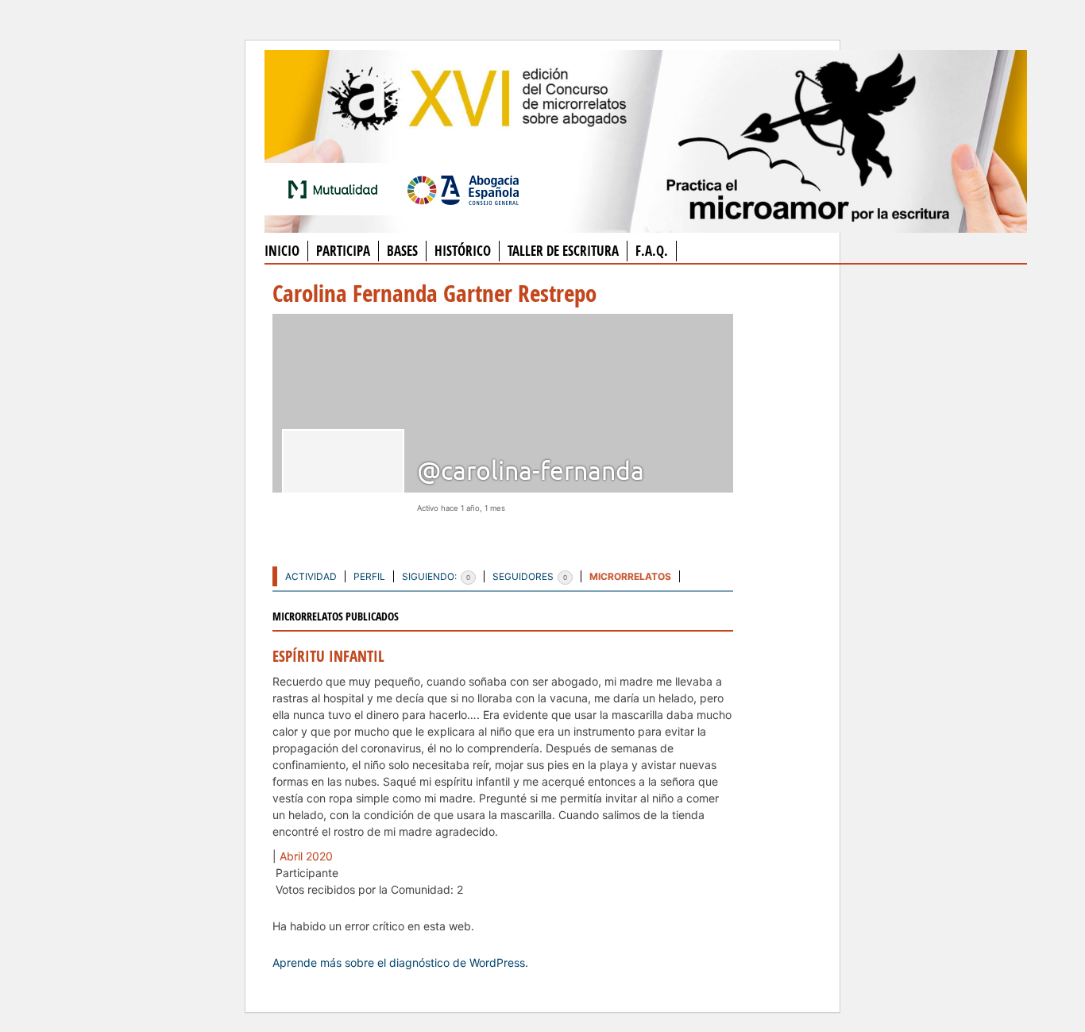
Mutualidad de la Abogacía (336, 189)
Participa (343, 251)
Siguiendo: (436, 576)
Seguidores (529, 576)
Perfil (369, 576)
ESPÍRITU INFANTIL (328, 656)
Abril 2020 (306, 856)
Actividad (311, 576)
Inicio (281, 251)
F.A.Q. (651, 251)
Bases (402, 251)
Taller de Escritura (563, 251)
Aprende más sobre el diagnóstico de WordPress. (400, 962)
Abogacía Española (463, 189)
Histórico (462, 251)
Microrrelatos (630, 576)
